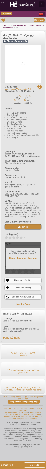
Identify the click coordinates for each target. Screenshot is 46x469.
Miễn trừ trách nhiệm (32, 414)
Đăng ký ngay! (12, 337)
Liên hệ (16, 408)
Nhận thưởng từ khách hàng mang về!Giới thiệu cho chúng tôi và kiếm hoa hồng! (23, 388)
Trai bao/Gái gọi (19, 25)
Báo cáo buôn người (29, 418)
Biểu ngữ (23, 408)
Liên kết (31, 408)
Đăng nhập (39, 20)
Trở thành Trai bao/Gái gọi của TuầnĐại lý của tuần (23, 371)
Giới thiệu (7, 408)
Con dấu (7, 412)
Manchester (8, 27)
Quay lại (7, 14)
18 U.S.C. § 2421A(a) (14, 414)
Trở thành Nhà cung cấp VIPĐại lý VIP (23, 354)
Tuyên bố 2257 (35, 412)
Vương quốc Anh (36, 25)
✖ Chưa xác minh (15, 41)
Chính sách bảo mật (11, 416)
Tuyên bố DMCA (26, 416)
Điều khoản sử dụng (20, 412)
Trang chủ (6, 25)
